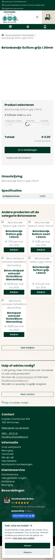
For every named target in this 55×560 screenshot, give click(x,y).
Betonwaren (28, 35)
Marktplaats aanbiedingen (17, 464)
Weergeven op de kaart (15, 427)
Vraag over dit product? (18, 157)
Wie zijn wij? (8, 457)
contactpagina (25, 377)
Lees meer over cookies (23, 538)
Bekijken (14, 249)
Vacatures (8, 454)
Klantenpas (8, 481)
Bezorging (7, 450)
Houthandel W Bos (23, 498)
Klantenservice (10, 474)
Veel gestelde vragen (14, 478)
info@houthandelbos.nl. (15, 380)
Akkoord (27, 546)
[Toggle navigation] (37, 17)
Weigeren (28, 552)
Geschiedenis (9, 460)
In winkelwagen (29, 149)
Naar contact (28, 394)
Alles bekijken (28, 347)
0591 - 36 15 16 (10, 433)
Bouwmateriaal (13, 35)
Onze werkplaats (11, 447)
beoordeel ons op (22, 515)
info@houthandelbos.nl (15, 436)
